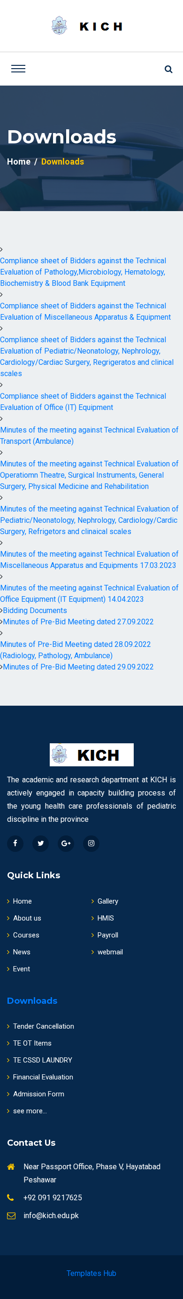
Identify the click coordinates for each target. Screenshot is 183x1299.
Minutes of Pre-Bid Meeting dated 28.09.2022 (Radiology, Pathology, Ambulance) (75, 650)
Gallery (108, 901)
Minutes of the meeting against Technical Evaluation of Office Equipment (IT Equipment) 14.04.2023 (89, 593)
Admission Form (38, 1094)
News (21, 952)
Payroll (108, 935)
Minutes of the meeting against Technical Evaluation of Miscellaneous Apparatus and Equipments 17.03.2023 (89, 560)
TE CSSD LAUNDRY (42, 1060)
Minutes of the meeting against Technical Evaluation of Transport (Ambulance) (89, 435)
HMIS (106, 918)
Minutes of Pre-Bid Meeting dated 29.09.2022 (78, 666)
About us (27, 918)
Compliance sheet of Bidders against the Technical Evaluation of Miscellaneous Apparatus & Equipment (85, 311)
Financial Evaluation (43, 1077)
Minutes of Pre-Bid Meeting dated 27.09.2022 (78, 621)
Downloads (32, 1001)
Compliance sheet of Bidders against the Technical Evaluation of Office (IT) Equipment (83, 402)
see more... (30, 1111)
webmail (110, 952)
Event (21, 969)
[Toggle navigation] (18, 69)
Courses (26, 935)
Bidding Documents (35, 610)
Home (18, 161)
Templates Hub (91, 1273)
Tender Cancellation (43, 1026)
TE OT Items (32, 1043)
